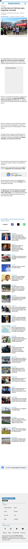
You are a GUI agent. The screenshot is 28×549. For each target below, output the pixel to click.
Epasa (15, 507)
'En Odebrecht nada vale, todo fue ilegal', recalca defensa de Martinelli (19, 258)
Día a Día (6, 515)
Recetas (16, 511)
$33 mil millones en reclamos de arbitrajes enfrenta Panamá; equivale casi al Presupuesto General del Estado (19, 360)
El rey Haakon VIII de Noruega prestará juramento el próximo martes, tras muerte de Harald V (19, 400)
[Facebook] (1, 1)
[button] (12, 224)
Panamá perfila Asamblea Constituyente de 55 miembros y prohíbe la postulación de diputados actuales (18, 350)
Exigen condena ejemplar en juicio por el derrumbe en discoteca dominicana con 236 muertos (19, 390)
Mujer (5, 519)
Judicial (13, 244)
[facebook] (5, 529)
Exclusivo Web (16, 532)
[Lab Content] (14, 501)
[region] (14, 47)
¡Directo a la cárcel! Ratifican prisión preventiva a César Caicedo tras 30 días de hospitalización (18, 278)
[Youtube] (23, 529)
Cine (15, 515)
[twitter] (16, 529)
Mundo (13, 387)
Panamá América (7, 507)
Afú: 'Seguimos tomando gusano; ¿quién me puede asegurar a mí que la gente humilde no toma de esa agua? (18, 289)
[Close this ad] (27, 542)
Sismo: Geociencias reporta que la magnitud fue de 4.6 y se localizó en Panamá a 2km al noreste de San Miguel (18, 329)
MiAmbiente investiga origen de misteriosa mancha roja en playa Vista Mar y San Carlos (19, 440)
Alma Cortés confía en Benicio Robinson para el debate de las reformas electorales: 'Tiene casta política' (19, 309)
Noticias (4, 532)
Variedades (14, 377)
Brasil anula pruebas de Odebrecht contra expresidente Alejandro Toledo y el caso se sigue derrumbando (18, 248)
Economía (14, 356)
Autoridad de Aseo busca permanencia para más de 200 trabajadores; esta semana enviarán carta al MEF (19, 339)
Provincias (14, 275)
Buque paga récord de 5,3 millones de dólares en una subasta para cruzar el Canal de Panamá (18, 370)
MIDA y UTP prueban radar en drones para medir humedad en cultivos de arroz (19, 430)
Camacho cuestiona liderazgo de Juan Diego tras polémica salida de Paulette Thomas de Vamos (19, 319)
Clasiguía (16, 519)
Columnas (23, 532)
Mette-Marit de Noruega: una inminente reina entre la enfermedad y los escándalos (19, 380)
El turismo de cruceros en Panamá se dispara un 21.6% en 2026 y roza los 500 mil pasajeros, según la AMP (19, 420)
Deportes (14, 295)
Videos (9, 532)
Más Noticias (5, 230)
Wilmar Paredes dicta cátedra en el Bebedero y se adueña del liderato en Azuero (19, 298)
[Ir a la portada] (14, 3)
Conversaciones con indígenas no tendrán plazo (19, 409)
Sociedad (14, 233)
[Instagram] (10, 529)
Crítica (5, 511)
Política (13, 265)
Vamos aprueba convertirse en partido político (18, 267)
